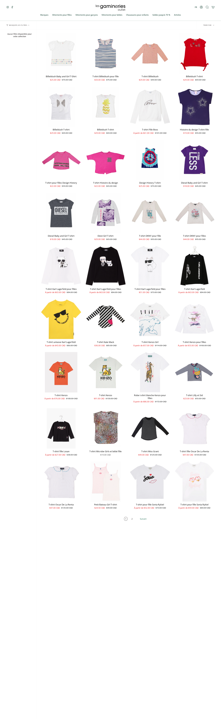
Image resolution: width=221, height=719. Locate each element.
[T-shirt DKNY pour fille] (150, 213)
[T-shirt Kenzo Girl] (150, 319)
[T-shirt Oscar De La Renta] (61, 481)
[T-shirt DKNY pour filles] (194, 213)
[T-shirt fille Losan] (61, 428)
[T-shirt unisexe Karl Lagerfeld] (61, 319)
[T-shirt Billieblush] (150, 53)
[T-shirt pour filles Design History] (61, 160)
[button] (207, 7)
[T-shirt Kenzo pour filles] (194, 319)
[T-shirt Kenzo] (61, 372)
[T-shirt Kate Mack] (105, 319)
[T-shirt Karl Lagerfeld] (194, 266)
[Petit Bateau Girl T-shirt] (105, 481)
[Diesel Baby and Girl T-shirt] (194, 160)
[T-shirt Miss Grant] (150, 428)
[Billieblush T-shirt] (194, 53)
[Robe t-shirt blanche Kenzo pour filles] (150, 372)
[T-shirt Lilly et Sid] (194, 372)
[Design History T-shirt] (150, 160)
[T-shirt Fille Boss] (150, 107)
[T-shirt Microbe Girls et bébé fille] (105, 428)
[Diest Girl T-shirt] (105, 213)
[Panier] (213, 7)
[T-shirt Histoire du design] (105, 160)
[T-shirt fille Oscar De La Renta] (194, 428)
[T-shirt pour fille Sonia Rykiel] (150, 481)
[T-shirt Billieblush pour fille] (105, 53)
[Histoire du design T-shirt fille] (194, 107)
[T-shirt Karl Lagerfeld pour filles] (61, 266)
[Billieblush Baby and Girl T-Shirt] (61, 53)
